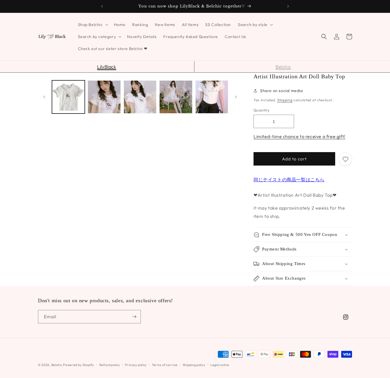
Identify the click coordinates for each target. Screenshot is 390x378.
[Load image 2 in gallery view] (104, 96)
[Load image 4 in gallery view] (175, 96)
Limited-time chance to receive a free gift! (299, 136)
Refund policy (109, 365)
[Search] (324, 36)
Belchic (283, 66)
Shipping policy (194, 365)
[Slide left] (44, 97)
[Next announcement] (288, 6)
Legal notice (219, 365)
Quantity (262, 110)
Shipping (285, 100)
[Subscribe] (134, 316)
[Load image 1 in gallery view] (68, 96)
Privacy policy (136, 365)
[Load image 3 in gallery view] (140, 96)
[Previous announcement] (102, 6)
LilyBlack (106, 66)
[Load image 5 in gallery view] (211, 96)
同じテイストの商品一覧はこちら (289, 179)
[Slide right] (236, 97)
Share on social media (281, 90)
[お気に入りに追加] (345, 159)
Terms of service (165, 365)
